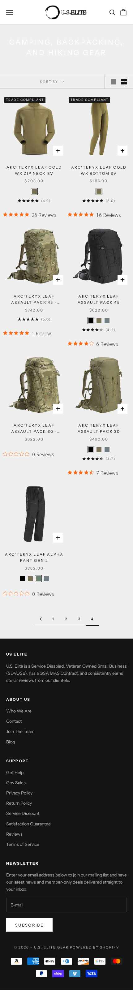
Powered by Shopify (94, 947)
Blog (10, 742)
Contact (14, 721)
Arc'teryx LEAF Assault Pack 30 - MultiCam (34, 429)
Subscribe (29, 925)
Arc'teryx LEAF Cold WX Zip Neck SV (34, 170)
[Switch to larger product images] (113, 81)
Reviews (14, 834)
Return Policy (19, 803)
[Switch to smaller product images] (124, 81)
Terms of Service (22, 844)
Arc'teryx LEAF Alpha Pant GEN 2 (34, 557)
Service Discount (22, 813)
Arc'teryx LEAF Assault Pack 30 (99, 428)
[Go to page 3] (40, 619)
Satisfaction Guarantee (28, 824)
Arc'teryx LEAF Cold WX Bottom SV (99, 170)
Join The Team (20, 731)
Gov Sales (16, 783)
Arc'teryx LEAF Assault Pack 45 (99, 299)
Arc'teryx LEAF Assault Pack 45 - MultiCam (34, 300)
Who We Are (19, 711)
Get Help (15, 772)
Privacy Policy (19, 793)
